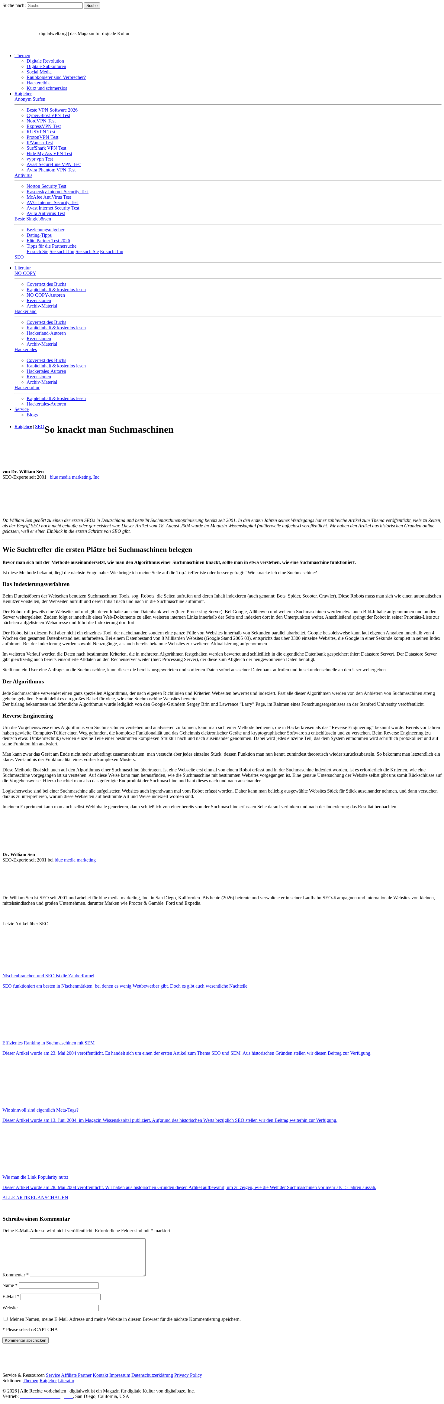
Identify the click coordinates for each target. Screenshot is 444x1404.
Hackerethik (38, 82)
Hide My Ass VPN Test (49, 153)
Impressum (119, 1375)
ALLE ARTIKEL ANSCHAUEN (35, 1197)
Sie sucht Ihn (62, 251)
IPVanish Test (40, 142)
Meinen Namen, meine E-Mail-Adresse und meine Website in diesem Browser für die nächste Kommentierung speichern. (125, 1319)
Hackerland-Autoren (46, 333)
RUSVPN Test (41, 131)
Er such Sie (37, 251)
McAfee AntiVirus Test (49, 197)
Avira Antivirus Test (46, 213)
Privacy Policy (188, 1375)
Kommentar (15, 1274)
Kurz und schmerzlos (47, 88)
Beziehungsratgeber (45, 229)
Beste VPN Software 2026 (52, 109)
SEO (19, 256)
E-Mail (10, 1296)
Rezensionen (39, 300)
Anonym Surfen (29, 99)
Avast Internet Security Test (53, 207)
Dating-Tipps (39, 235)
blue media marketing (75, 859)
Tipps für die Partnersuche (51, 246)
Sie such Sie (87, 251)
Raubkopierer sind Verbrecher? (56, 77)
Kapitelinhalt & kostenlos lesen (56, 289)
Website (10, 1307)
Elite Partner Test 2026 (48, 240)
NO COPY (25, 273)
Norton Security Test (46, 186)
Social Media (39, 71)
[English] (8, 45)
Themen (22, 55)
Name (10, 1285)
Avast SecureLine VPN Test (54, 164)
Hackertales (25, 349)
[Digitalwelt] (20, 33)
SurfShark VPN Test (46, 148)
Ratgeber (23, 93)
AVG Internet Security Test (53, 202)
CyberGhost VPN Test (48, 115)
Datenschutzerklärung (152, 1375)
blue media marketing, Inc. (75, 477)
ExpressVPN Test (44, 126)
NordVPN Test (41, 120)
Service (21, 409)
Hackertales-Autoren (46, 371)
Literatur (22, 267)
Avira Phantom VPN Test (51, 169)
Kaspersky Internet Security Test (57, 191)
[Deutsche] (21, 45)
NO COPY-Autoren (46, 295)
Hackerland (25, 311)
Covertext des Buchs (46, 284)
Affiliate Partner (76, 1375)
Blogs (32, 414)
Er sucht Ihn (111, 251)
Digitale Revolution (45, 61)
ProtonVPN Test (42, 137)
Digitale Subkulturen (46, 66)
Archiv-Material (42, 305)
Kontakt (100, 1375)
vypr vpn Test (40, 158)
